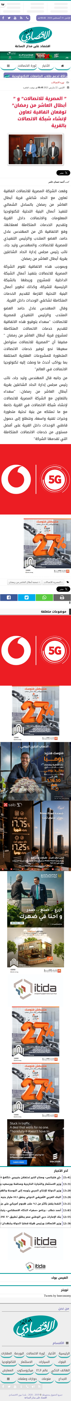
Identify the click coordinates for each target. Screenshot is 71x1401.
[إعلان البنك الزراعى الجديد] (35, 899)
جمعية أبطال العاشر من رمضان (23, 582)
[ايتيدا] (35, 990)
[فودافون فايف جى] (35, 480)
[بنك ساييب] (35, 836)
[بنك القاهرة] (35, 771)
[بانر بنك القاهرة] (35, 1035)
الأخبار (46, 66)
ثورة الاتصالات (27, 66)
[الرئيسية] (63, 66)
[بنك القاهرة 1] (47, 547)
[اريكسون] (35, 1142)
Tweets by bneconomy (57, 1295)
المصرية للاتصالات (52, 582)
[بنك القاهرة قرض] (35, 950)
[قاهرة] (35, 1091)
